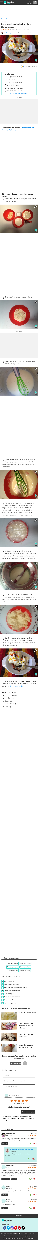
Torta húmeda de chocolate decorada (15, 987)
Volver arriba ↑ (19, 1216)
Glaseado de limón (9, 1000)
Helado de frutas (12, 971)
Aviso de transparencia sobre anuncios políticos (14, 1238)
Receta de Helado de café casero (26, 1035)
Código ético (31, 1238)
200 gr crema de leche (14, 76)
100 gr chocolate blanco (15, 82)
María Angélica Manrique (12, 33)
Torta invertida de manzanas (12, 997)
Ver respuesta (5, 1179)
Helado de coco (25, 971)
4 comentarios (25, 29)
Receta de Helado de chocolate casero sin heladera (26, 1025)
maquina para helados (14, 91)
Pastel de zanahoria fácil (11, 984)
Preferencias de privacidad (26, 1236)
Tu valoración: (18, 1104)
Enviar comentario (28, 1112)
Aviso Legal (31, 1233)
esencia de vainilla (13, 85)
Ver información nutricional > (19, 93)
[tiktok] (23, 1228)
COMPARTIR (29, 3)
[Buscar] (35, 2)
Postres (8, 19)
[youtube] (15, 1228)
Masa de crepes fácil (10, 1003)
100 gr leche (11, 79)
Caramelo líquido (9, 994)
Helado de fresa (25, 967)
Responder (4, 1144)
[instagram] (12, 1228)
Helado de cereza (25, 963)
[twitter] (8, 1228)
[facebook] (4, 1228)
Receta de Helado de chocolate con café (26, 1046)
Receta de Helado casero (27, 1013)
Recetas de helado (16, 686)
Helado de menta (12, 967)
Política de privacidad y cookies (10, 1236)
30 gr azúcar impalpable (15, 88)
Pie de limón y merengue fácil (13, 991)
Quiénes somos (23, 1233)
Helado (12, 19)
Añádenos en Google (29, 66)
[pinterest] (19, 1228)
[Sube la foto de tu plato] (25, 1063)
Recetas (3, 19)
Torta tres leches (9, 981)
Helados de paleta (12, 963)
